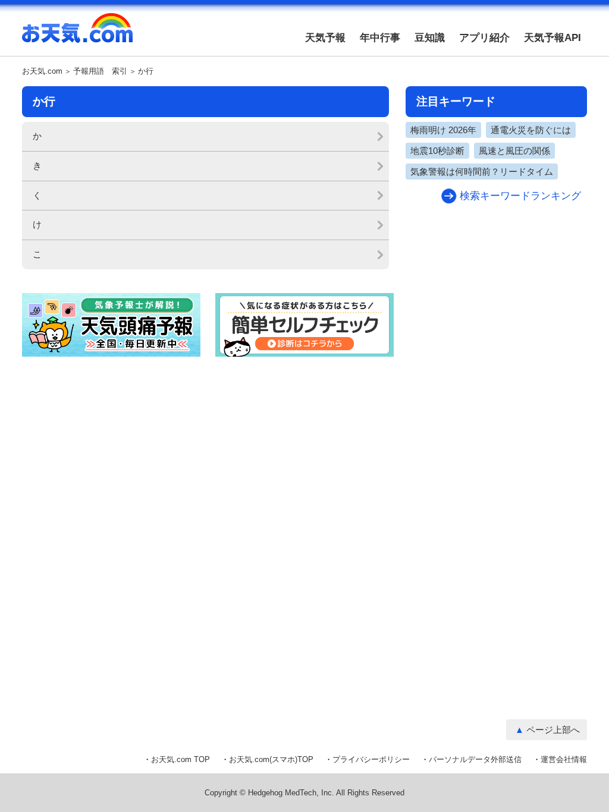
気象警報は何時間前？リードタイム (481, 171)
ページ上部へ (553, 730)
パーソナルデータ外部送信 (475, 759)
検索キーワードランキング (520, 196)
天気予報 (325, 37)
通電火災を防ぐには (531, 130)
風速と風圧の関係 (514, 151)
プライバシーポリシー (371, 759)
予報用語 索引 (100, 71)
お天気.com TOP (180, 759)
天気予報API (552, 37)
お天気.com (77, 34)
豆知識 (430, 37)
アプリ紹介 (484, 37)
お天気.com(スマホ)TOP (271, 759)
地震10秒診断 (437, 151)
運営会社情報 (564, 759)
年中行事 (380, 37)
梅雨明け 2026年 (443, 130)
